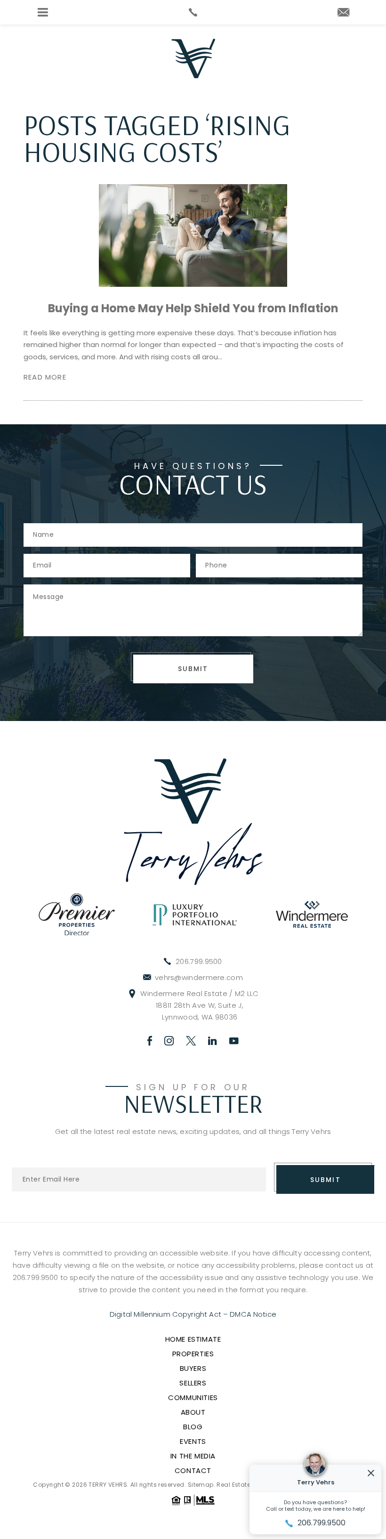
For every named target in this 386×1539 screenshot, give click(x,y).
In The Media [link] (193, 1456)
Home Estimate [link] (193, 1339)
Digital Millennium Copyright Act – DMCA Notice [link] (193, 1314)
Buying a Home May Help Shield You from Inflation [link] (193, 308)
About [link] (193, 1412)
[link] (193, 12)
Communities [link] (193, 1397)
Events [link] (193, 1441)
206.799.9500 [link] (199, 961)
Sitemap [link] (201, 1485)
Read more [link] (45, 377)
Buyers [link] (193, 1368)
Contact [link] (193, 1470)
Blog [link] (192, 1427)
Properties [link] (193, 1354)
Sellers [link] (192, 1383)
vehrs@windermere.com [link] (199, 977)
